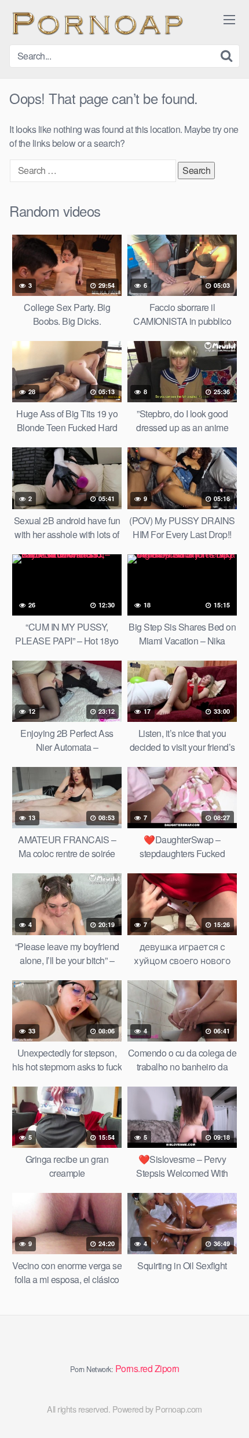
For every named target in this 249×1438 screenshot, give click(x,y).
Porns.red (134, 1368)
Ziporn (167, 1368)
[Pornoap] (96, 22)
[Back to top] (228, 1412)
